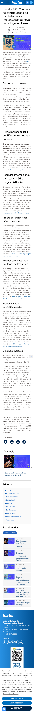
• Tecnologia (9, 520)
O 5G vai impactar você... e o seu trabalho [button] (22, 569)
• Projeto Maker (10, 513)
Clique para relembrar (17, 170)
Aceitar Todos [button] (17, 699)
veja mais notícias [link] (10, 533)
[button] (17, 708)
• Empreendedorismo (12, 493)
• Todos (8, 490)
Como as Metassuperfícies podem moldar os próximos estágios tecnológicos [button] (22, 581)
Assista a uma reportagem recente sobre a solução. (17, 255)
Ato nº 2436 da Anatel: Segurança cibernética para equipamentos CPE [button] (23, 593)
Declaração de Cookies (10, 694)
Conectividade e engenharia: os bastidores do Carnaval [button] (15, 474)
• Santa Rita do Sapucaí (13, 517)
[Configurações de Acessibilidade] (27, 2)
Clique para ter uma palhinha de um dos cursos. (17, 345)
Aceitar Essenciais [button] (17, 703)
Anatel (28, 61)
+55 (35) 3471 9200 (10, 634)
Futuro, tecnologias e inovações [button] (23, 604)
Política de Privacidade (24, 692)
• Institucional (10, 500)
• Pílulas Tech (10, 507)
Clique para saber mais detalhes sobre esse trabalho (17, 298)
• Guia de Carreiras (11, 497)
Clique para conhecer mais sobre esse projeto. (17, 212)
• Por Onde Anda (11, 510)
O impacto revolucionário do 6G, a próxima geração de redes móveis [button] (22, 557)
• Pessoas (8, 503)
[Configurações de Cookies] (4, 709)
